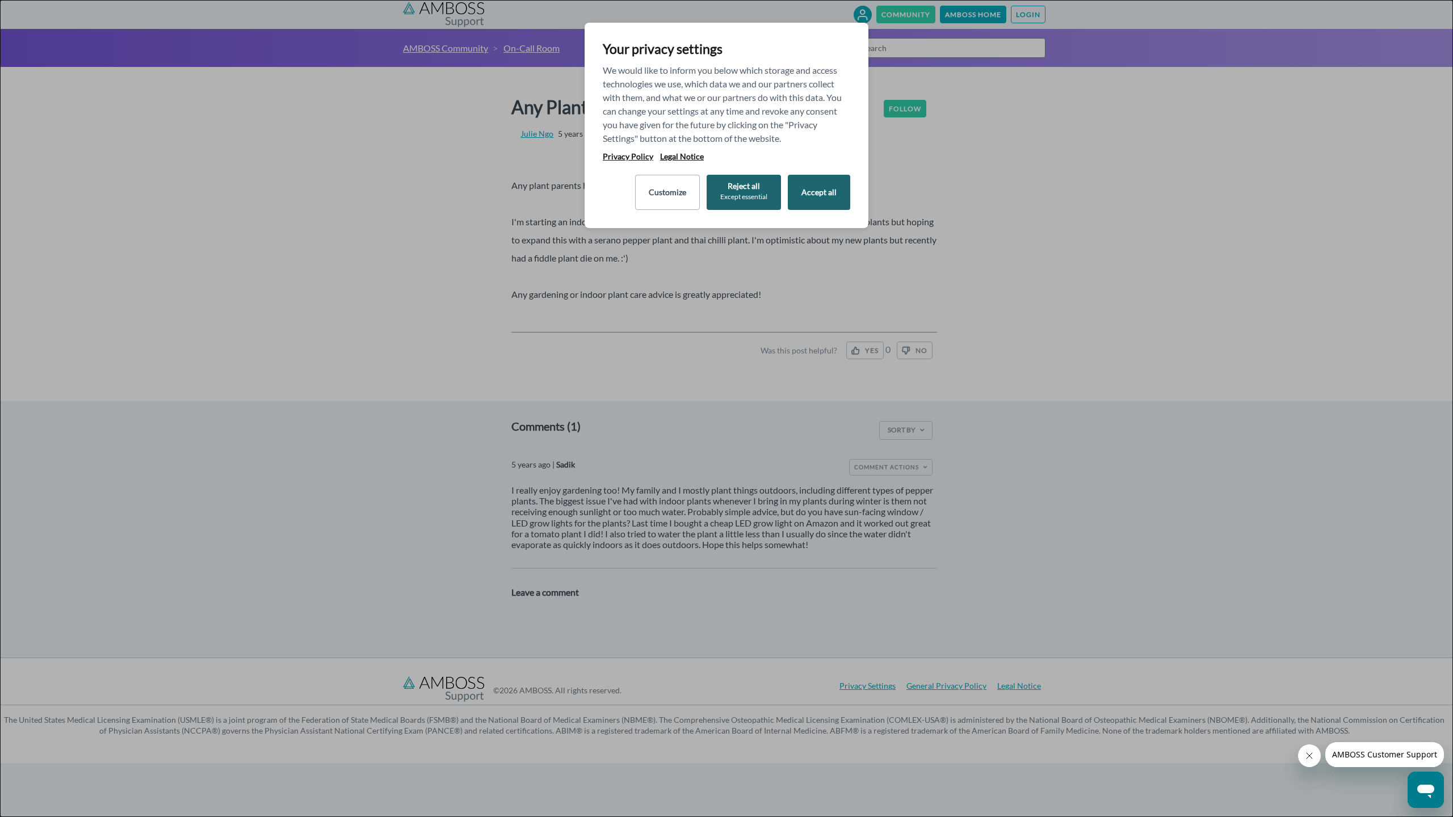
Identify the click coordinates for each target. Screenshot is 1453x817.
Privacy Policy (628, 156)
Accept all (819, 192)
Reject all (743, 191)
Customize (667, 192)
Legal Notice (682, 156)
